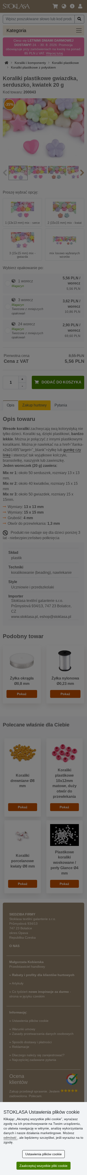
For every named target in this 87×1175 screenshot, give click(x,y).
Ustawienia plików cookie (43, 1154)
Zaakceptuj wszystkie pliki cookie (43, 1166)
